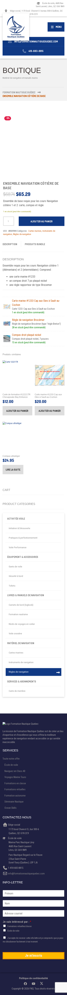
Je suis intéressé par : (17, 921)
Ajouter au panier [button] (17, 410)
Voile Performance (17, 547)
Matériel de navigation (20, 643)
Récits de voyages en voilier (22, 624)
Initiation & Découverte (19, 528)
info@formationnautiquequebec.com (26, 873)
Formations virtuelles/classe (19, 926)
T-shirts (12, 585)
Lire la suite (13, 469)
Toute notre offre (11, 758)
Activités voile (16, 518)
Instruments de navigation (21, 662)
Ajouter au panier (42, 221)
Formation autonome (15, 795)
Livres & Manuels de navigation (25, 595)
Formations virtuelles (14, 789)
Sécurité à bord (16, 576)
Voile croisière (15, 633)
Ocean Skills (10, 807)
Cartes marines (34, 231)
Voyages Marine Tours (15, 777)
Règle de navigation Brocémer (28, 320)
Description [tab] (10, 244)
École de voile (11, 765)
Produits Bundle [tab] (35, 244)
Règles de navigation (22, 234)
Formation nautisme (18, 614)
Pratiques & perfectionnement (23, 537)
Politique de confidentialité (33, 978)
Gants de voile (15, 566)
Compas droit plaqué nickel (26, 335)
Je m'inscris (33, 955)
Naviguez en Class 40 (14, 771)
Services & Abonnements (21, 681)
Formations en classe (15, 783)
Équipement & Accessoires (22, 556)
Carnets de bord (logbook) (21, 605)
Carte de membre (17, 691)
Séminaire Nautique (14, 801)
